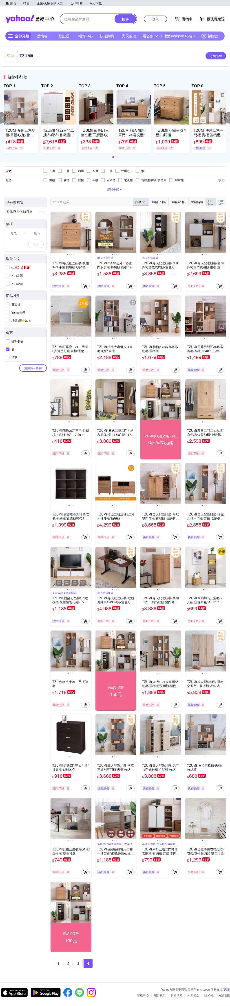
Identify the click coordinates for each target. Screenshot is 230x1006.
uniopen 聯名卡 (183, 35)
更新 (226, 989)
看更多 (148, 35)
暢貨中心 (85, 35)
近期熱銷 (197, 202)
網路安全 (193, 995)
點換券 (42, 35)
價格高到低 (178, 202)
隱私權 (208, 995)
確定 (36, 244)
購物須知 (176, 995)
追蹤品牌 (216, 56)
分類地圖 (224, 995)
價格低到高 (158, 202)
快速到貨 (107, 35)
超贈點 (213, 35)
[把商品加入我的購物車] (85, 286)
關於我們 (160, 995)
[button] (3, 118)
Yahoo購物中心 (29, 19)
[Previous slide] (53, 232)
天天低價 (129, 35)
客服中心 (143, 995)
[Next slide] (88, 232)
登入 (155, 18)
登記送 (64, 35)
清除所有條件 (33, 368)
